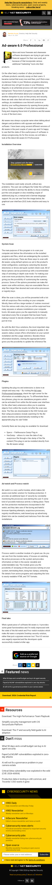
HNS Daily (11, 803)
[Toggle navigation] (49, 13)
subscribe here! (33, 7)
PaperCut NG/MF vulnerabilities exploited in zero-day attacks (24, 682)
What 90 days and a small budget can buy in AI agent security (24, 678)
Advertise (39, 875)
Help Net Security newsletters (18, 2)
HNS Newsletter (14, 810)
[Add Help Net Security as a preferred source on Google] (48, 40)
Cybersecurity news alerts (19, 825)
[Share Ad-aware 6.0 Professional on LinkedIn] (39, 40)
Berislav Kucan (13, 33)
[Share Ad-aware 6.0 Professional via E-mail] (44, 40)
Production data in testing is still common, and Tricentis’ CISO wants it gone (24, 780)
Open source (12, 845)
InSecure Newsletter (17, 818)
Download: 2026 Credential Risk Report (19, 695)
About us (31, 875)
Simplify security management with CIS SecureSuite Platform (21, 723)
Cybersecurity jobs (16, 835)
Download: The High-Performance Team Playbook (26, 716)
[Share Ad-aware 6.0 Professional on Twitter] (35, 40)
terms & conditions (37, 860)
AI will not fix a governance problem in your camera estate (23, 687)
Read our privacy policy (18, 875)
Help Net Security (36, 870)
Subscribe (44, 854)
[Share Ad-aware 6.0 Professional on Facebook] (31, 40)
